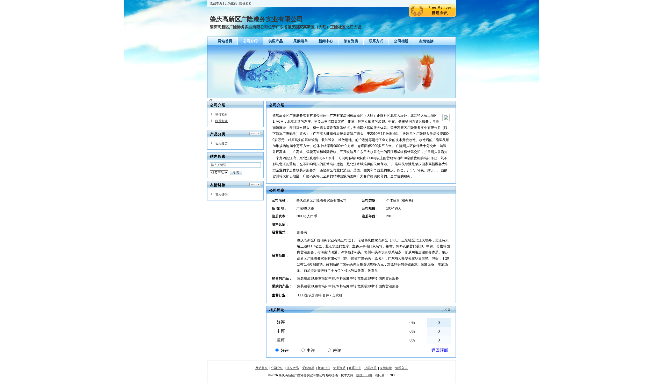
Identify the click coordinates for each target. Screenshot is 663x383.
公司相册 (370, 368)
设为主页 (231, 3)
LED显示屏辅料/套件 (313, 295)
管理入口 (401, 368)
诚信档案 (221, 114)
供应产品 (292, 368)
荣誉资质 (339, 368)
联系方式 (221, 121)
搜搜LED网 (364, 375)
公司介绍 (277, 368)
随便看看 (245, 3)
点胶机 (337, 295)
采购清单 (308, 368)
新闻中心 (324, 368)
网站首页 (261, 368)
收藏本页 (216, 3)
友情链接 (386, 368)
